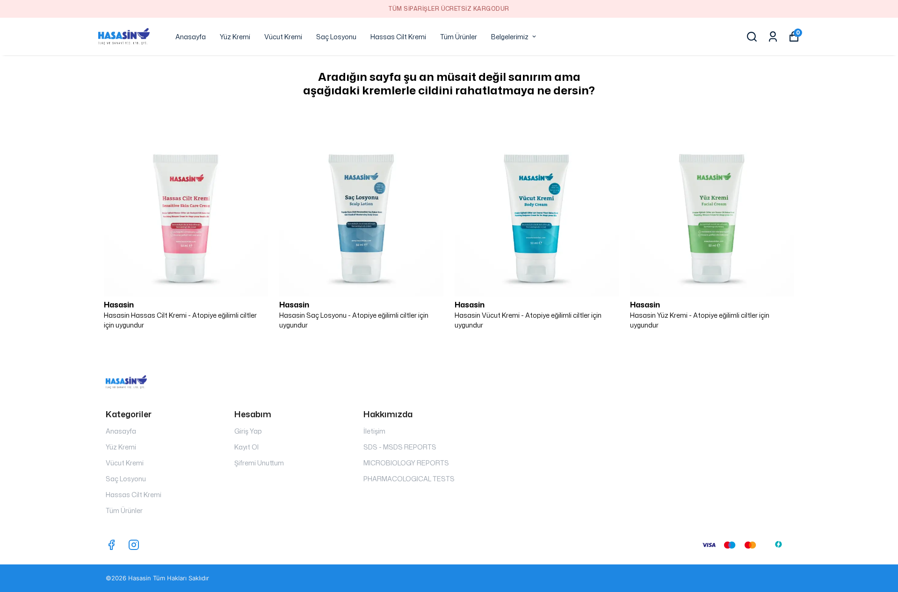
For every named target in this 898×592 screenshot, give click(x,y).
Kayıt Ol (246, 446)
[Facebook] (111, 544)
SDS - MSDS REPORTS (399, 446)
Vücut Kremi (283, 36)
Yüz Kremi (235, 36)
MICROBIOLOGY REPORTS (406, 462)
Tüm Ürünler (458, 36)
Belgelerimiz (510, 36)
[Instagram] (133, 544)
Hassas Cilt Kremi (398, 36)
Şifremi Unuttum (259, 462)
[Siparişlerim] (773, 37)
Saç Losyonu (336, 36)
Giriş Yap (248, 431)
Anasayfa (190, 36)
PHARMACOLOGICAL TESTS (409, 478)
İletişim (374, 431)
